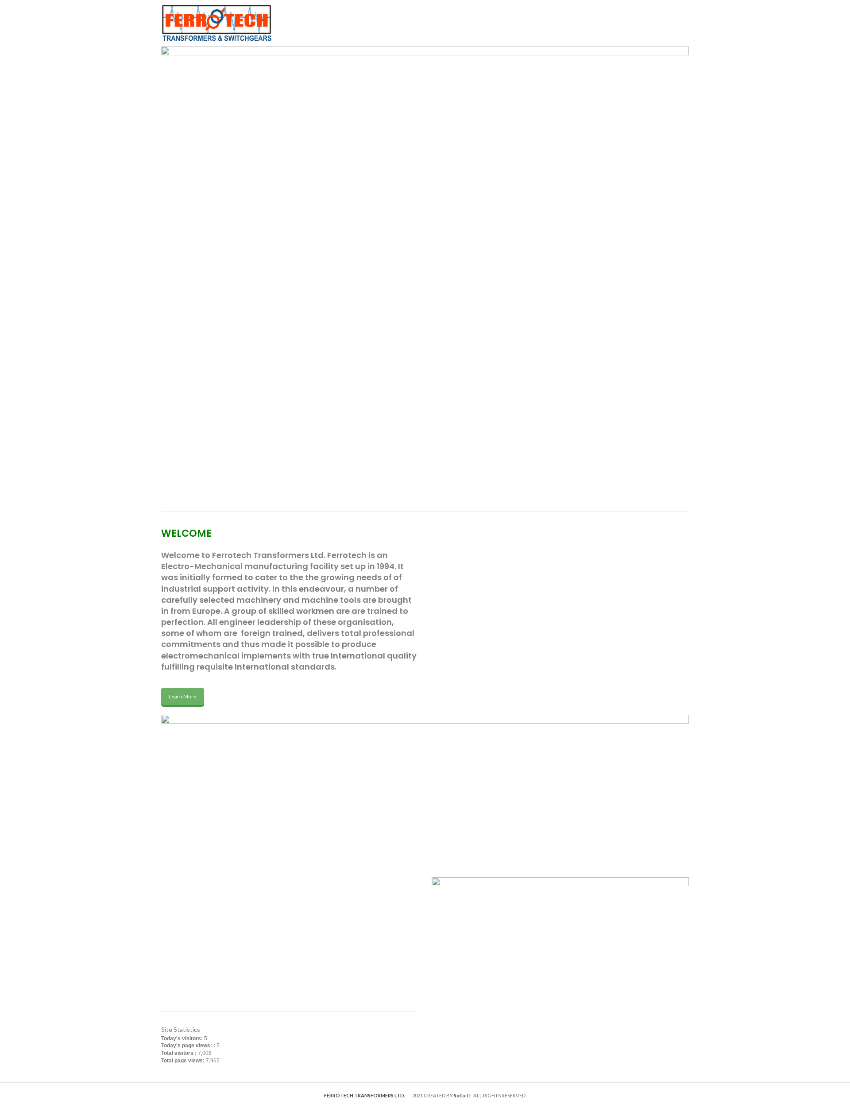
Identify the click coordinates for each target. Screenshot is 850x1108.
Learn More (183, 696)
